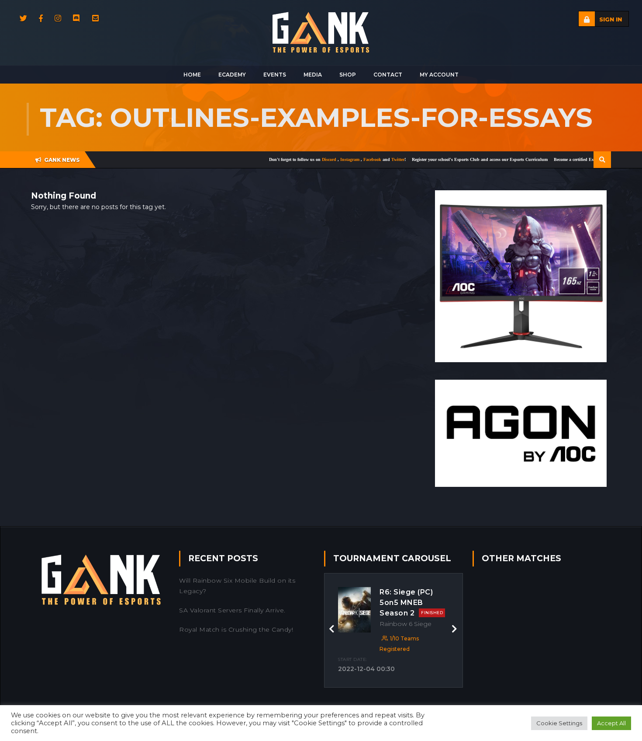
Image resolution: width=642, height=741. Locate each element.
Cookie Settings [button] (559, 723)
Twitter (374, 159)
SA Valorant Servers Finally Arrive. (232, 610)
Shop (347, 74)
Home (192, 74)
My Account (439, 74)
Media (313, 74)
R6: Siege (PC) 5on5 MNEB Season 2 (411, 602)
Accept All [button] (611, 723)
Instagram (327, 159)
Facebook (349, 159)
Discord (306, 159)
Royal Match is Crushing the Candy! (236, 629)
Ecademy (232, 74)
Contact (387, 74)
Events (274, 74)
